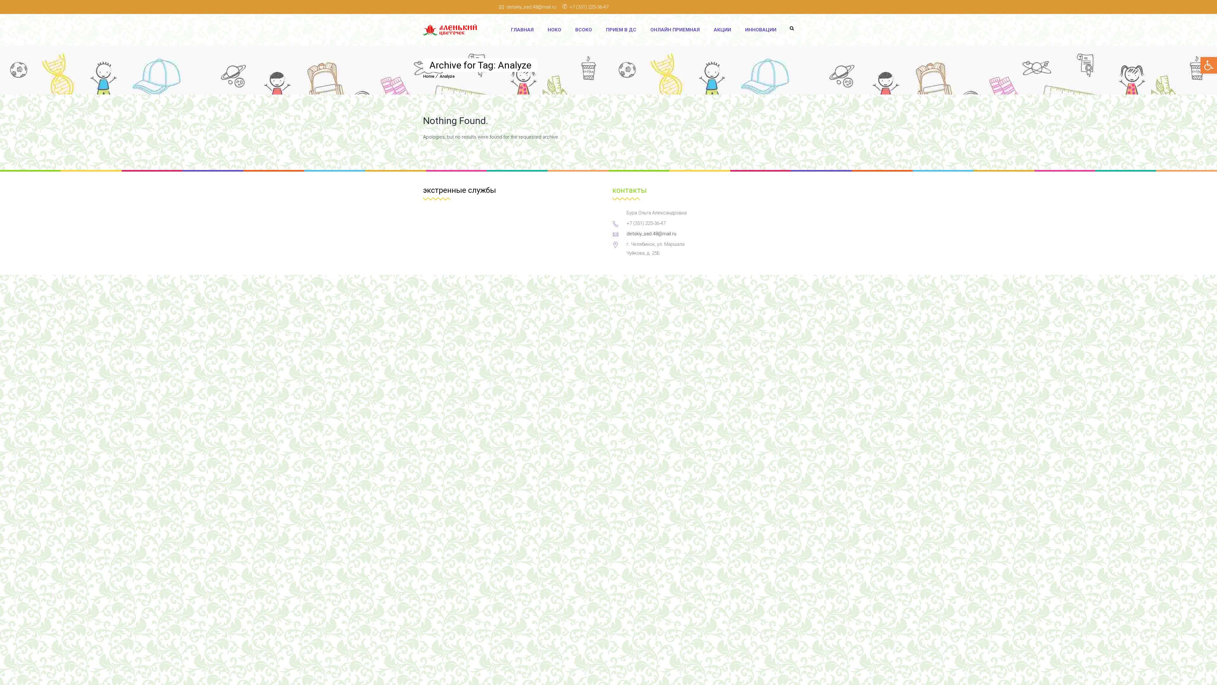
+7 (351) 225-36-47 (589, 7)
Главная (522, 30)
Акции (722, 30)
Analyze (447, 76)
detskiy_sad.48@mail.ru (531, 7)
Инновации (760, 30)
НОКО (554, 30)
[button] (1209, 65)
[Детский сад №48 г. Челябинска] (452, 30)
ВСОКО (583, 30)
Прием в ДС (621, 30)
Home (429, 76)
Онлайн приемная (675, 30)
